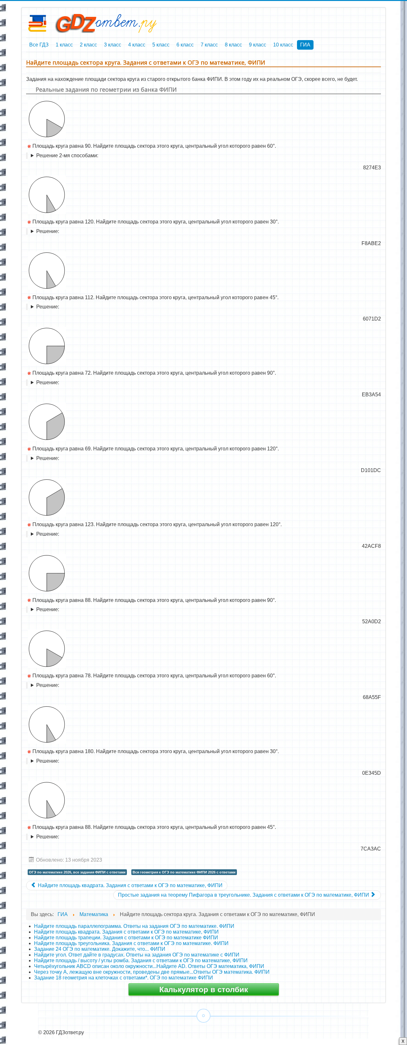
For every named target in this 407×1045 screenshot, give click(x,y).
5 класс (160, 44)
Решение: (47, 231)
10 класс (283, 44)
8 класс (233, 44)
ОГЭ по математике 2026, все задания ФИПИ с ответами (77, 872)
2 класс (88, 44)
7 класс (209, 44)
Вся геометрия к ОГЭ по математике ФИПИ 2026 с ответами (184, 872)
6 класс (185, 44)
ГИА (305, 44)
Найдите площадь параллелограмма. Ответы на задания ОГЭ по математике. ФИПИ (134, 926)
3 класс (112, 44)
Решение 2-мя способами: (67, 155)
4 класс (136, 44)
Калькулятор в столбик (203, 989)
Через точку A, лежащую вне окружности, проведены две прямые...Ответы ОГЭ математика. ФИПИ (152, 972)
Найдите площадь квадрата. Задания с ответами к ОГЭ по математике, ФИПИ (126, 932)
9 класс (257, 44)
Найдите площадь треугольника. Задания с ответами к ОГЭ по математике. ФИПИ (131, 943)
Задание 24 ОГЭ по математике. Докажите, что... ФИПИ (99, 949)
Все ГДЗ (39, 44)
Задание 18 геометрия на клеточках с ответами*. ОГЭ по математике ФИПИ (123, 977)
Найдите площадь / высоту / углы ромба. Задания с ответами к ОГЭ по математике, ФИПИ (141, 960)
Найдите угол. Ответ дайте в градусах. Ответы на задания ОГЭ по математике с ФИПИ (136, 954)
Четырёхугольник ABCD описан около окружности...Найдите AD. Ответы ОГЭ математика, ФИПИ (149, 966)
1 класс (64, 44)
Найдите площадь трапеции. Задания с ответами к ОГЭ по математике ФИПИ (126, 937)
